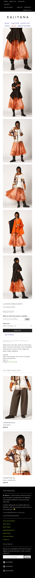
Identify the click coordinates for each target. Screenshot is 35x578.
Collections (15, 23)
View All (7, 25)
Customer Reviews (8, 536)
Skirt (7, 360)
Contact (7, 4)
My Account (8, 7)
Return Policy (24, 340)
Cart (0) (19, 7)
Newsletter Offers (24, 25)
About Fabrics (7, 527)
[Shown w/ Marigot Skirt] (17, 95)
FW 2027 (7, 23)
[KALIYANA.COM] (17, 17)
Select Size (6, 323)
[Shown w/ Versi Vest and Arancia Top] (17, 232)
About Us (13, 1)
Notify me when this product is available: (15, 316)
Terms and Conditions (9, 521)
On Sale (13, 25)
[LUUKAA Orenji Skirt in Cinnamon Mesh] (17, 50)
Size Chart (15, 340)
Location (21, 1)
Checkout (27, 7)
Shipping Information (8, 530)
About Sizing (6, 524)
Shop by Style (25, 23)
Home (6, 1)
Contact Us (6, 539)
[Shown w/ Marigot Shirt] (17, 277)
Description (7, 340)
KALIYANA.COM (12, 362)
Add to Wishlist (9, 334)
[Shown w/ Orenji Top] (17, 141)
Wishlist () (27, 10)
